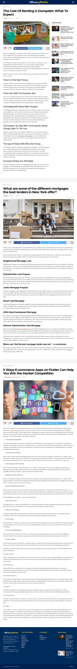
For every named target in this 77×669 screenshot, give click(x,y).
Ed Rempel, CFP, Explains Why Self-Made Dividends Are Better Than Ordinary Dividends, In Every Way (67, 29)
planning (5, 166)
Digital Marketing (10, 365)
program (27, 315)
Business (9, 6)
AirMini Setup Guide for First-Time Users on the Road (67, 53)
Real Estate (24, 639)
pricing (29, 83)
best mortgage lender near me (23, 329)
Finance (23, 637)
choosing (69, 349)
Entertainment (24, 640)
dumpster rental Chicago (26, 136)
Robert (6, 18)
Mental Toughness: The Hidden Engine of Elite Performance (66, 45)
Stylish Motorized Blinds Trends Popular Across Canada (67, 95)
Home (4, 6)
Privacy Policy (43, 637)
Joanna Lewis (7, 377)
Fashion (23, 642)
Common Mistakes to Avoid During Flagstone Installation (67, 88)
